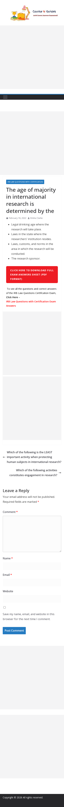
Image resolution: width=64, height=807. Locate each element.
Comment (10, 512)
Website (8, 591)
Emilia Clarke (36, 218)
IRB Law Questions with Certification (25, 182)
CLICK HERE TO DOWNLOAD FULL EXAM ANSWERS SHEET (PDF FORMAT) (32, 274)
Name (8, 558)
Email (7, 575)
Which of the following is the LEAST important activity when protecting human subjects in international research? (34, 457)
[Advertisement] (32, 57)
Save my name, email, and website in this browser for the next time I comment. (28, 616)
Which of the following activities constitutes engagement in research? (33, 472)
